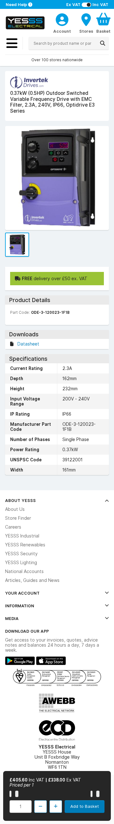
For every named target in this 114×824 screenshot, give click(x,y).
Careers (13, 527)
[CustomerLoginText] (62, 18)
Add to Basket (84, 806)
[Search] (102, 43)
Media (12, 618)
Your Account (22, 593)
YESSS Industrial (22, 535)
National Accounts (24, 571)
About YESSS (20, 500)
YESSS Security (21, 553)
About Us (15, 509)
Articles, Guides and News (32, 580)
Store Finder (18, 518)
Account (62, 31)
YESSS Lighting (21, 562)
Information (19, 605)
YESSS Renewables (25, 544)
